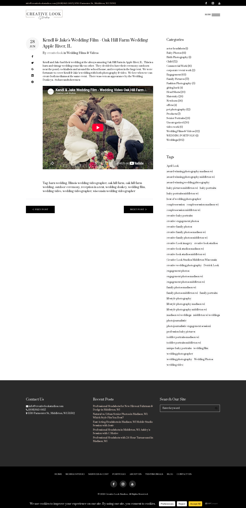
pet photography (176, 109)
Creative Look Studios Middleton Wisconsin (192, 260)
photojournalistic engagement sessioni (189, 326)
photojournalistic (176, 320)
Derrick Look (211, 265)
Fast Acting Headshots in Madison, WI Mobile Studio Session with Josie (123, 423)
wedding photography (179, 359)
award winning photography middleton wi (191, 177)
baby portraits (208, 188)
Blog (170, 474)
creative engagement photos (183, 221)
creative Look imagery (179, 243)
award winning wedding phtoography (188, 182)
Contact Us (184, 474)
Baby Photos (174, 53)
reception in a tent (92, 187)
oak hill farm (116, 183)
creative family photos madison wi (186, 232)
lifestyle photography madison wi (186, 304)
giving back (173, 87)
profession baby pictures (181, 331)
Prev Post (41, 209)
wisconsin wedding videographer (114, 191)
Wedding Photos (203, 359)
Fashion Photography (179, 83)
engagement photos (178, 271)
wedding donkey (116, 187)
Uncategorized (175, 122)
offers (170, 105)
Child (170, 61)
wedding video (52, 191)
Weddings (172, 140)
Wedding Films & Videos (83, 53)
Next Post (137, 209)
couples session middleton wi (183, 210)
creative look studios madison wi (185, 248)
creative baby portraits (179, 215)
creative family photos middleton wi (187, 237)
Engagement (174, 74)
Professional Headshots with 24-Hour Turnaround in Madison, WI (123, 439)
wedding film (136, 187)
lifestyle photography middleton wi (187, 309)
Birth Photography (177, 57)
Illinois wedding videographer (87, 183)
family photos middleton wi (182, 293)
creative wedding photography (184, 265)
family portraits (208, 293)
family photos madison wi (181, 287)
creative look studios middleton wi (186, 254)
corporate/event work (179, 70)
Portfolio (119, 474)
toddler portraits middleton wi (184, 342)
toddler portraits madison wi (183, 337)
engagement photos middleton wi (186, 282)
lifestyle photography (179, 298)
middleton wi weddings (206, 315)
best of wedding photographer (184, 199)
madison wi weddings (179, 315)
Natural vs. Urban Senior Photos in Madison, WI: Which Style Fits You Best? (120, 416)
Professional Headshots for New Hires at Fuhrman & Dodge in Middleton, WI (123, 408)
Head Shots (173, 92)
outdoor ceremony (67, 187)
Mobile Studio (75, 474)
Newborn (172, 100)
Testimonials (154, 474)
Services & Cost (98, 474)
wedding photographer (180, 353)
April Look (173, 166)
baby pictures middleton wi (182, 188)
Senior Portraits (176, 118)
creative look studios (206, 243)
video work (173, 127)
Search (216, 408)
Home (58, 474)
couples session (176, 204)
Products (172, 114)
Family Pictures (175, 79)
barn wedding (58, 183)
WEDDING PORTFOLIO (181, 135)
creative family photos (179, 226)
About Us (136, 474)
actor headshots (176, 48)
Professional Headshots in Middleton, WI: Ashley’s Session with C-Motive (121, 431)
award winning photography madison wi (190, 171)
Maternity (172, 96)
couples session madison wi (202, 204)
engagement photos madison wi (185, 276)
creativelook (55, 53)
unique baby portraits (179, 348)
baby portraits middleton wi (182, 193)
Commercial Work (177, 66)
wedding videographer (77, 191)
